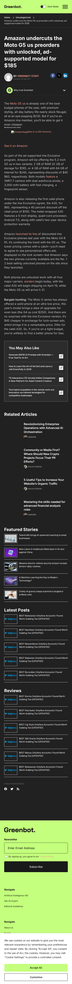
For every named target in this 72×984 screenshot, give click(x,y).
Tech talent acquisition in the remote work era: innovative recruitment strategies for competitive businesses (32, 392)
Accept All (36, 967)
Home (7, 17)
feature (50, 176)
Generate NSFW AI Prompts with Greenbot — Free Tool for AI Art (31, 356)
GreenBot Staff (28, 75)
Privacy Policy (46, 856)
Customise (36, 977)
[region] (36, 958)
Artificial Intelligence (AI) (16, 895)
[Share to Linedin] (65, 75)
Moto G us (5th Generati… (40, 131)
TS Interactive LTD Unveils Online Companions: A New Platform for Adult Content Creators (32, 379)
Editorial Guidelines (13, 906)
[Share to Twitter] (59, 75)
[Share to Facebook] (52, 75)
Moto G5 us (17, 103)
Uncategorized (23, 17)
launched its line (26, 234)
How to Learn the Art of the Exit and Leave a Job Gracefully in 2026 (30, 368)
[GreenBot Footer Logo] (19, 829)
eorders (29, 281)
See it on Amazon (15, 146)
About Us (8, 927)
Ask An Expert (11, 901)
